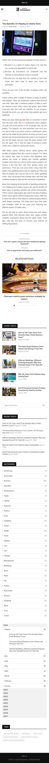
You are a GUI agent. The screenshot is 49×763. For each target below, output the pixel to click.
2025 (5, 690)
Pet (25, 581)
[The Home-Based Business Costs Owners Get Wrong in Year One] (9, 349)
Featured (25, 506)
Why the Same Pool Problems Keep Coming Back (31, 375)
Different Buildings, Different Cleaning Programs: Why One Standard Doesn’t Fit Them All (30, 362)
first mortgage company (11, 733)
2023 (5, 696)
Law (25, 546)
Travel (25, 616)
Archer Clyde (12, 26)
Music (25, 571)
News (25, 576)
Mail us (24, 3)
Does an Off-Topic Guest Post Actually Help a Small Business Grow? (30, 334)
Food (25, 516)
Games (25, 526)
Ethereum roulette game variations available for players (24, 297)
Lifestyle (25, 556)
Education (25, 486)
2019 (5, 709)
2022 (5, 699)
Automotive (25, 476)
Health (25, 531)
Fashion (25, 501)
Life (25, 551)
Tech (25, 611)
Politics (25, 586)
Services (25, 596)
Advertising (25, 471)
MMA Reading (26, 733)
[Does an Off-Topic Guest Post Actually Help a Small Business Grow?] (9, 336)
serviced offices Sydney (11, 737)
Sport (25, 606)
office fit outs (38, 733)
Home (25, 536)
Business (25, 481)
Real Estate (25, 591)
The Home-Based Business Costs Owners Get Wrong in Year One (31, 347)
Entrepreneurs (25, 491)
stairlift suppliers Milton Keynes (14, 740)
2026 (5, 625)
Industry (25, 541)
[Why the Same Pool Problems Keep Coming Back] (9, 377)
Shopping (25, 601)
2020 (5, 706)
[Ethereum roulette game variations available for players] (24, 278)
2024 (5, 693)
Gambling (25, 521)
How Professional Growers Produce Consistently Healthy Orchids (31, 389)
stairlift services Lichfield (29, 737)
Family (25, 496)
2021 (5, 703)
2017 (5, 716)
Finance (25, 511)
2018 (5, 713)
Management (25, 561)
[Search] (47, 9)
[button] (4, 285)
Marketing (25, 566)
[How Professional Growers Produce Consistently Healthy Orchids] (9, 391)
